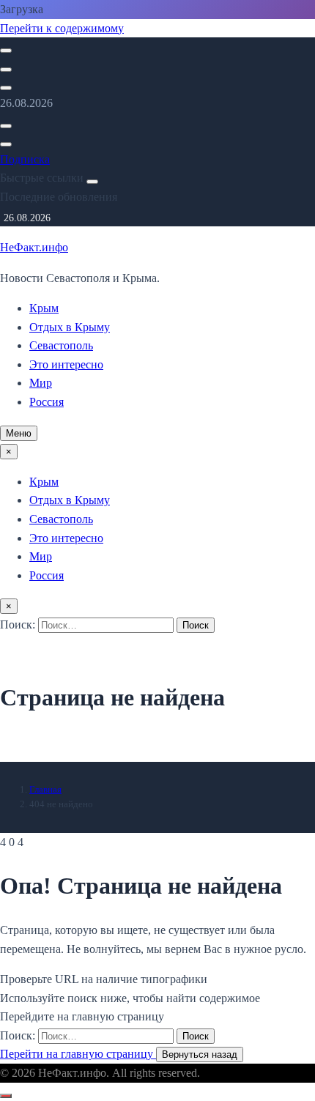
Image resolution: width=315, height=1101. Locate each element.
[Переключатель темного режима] (6, 69)
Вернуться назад (199, 1054)
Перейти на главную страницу (78, 1054)
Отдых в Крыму (69, 327)
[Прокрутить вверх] (6, 1096)
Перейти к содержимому (62, 28)
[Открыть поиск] (6, 50)
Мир (40, 383)
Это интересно (66, 364)
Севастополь (61, 345)
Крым (44, 308)
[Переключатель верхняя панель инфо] (6, 88)
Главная (45, 789)
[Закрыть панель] (92, 181)
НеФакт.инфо (34, 247)
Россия (46, 402)
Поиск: (19, 624)
